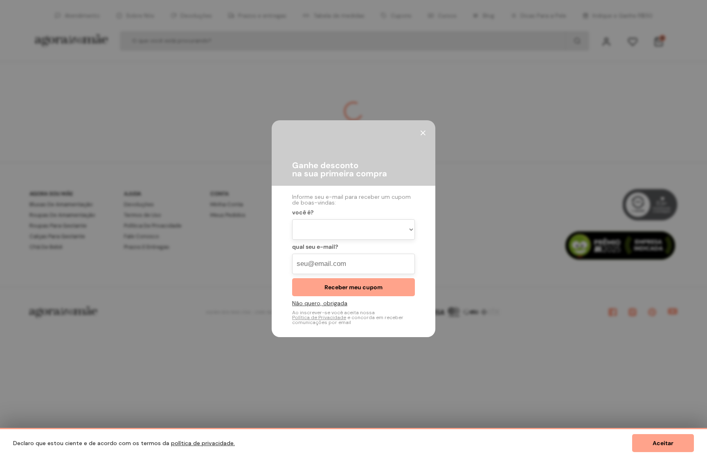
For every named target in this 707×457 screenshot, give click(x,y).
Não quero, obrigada (319, 303)
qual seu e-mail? (315, 247)
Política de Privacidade (319, 317)
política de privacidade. (203, 443)
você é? (303, 212)
